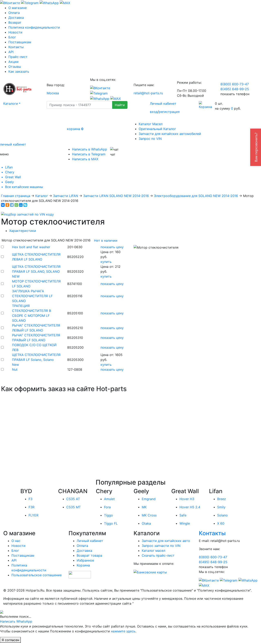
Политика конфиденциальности (34, 27)
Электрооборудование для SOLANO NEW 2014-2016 (196, 196)
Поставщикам (19, 42)
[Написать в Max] (65, 2)
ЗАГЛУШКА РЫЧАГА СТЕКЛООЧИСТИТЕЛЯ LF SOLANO (32, 296)
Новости (15, 32)
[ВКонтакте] (3, 205)
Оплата (14, 13)
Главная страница (15, 196)
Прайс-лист (18, 57)
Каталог (41, 196)
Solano (222, 515)
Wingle (184, 523)
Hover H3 (186, 499)
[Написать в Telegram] (30, 2)
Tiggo (108, 515)
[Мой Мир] (21, 205)
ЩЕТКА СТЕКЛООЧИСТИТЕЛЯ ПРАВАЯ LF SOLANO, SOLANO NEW (36, 271)
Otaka (146, 523)
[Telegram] (12, 205)
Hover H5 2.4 (189, 507)
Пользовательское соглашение (36, 575)
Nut (15, 369)
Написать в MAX (85, 159)
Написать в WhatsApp (89, 149)
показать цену (112, 247)
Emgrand (149, 499)
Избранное (85, 560)
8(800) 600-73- (234, 84)
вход (154, 112)
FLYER (33, 515)
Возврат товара (89, 555)
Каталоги (10, 103)
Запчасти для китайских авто (166, 541)
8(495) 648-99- (234, 89)
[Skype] (25, 205)
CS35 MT (73, 507)
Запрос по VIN (150, 139)
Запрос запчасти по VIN (161, 546)
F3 (30, 499)
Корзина (83, 565)
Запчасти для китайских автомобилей (170, 134)
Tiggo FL (111, 523)
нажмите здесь (123, 631)
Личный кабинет (163, 103)
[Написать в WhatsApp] (49, 2)
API (10, 52)
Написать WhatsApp (16, 621)
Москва (53, 93)
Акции (13, 62)
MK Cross (149, 515)
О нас (15, 541)
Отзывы (14, 67)
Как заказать (18, 71)
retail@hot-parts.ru (148, 93)
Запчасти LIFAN (65, 196)
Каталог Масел (151, 124)
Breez (221, 499)
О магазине (17, 8)
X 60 (220, 523)
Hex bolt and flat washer (31, 247)
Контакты (16, 47)
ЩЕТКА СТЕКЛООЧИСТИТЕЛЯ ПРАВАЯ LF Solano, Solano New (36, 360)
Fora (107, 507)
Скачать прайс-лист (158, 555)
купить (106, 262)
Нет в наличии (105, 240)
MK (144, 507)
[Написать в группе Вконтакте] (10, 2)
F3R (31, 507)
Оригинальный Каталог (157, 129)
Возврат (14, 22)
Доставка (16, 18)
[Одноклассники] (7, 205)
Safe (182, 515)
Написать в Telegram (88, 154)
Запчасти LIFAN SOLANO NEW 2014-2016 (116, 196)
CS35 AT (73, 499)
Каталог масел (153, 550)
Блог (12, 37)
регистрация (169, 112)
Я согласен (10, 640)
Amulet (109, 499)
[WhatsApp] (16, 205)
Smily (221, 507)
